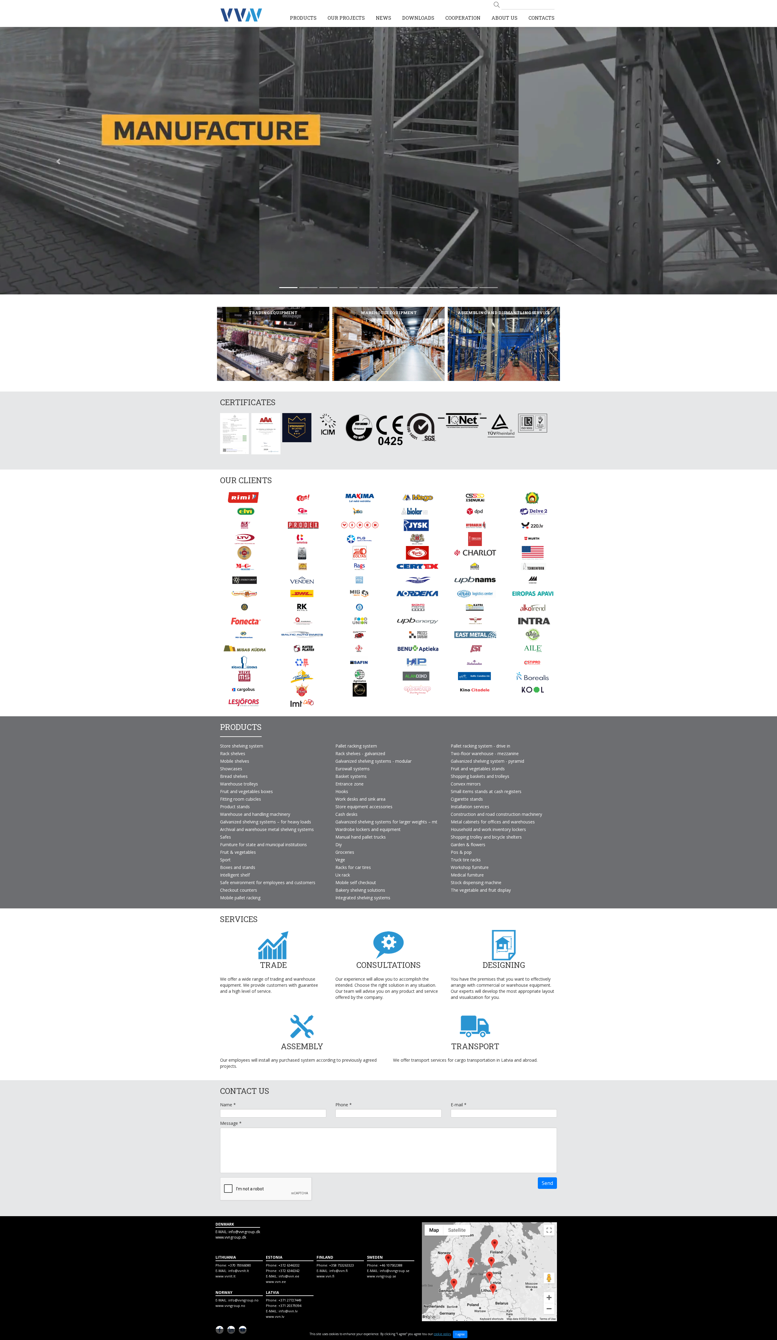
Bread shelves (234, 776)
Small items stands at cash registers (486, 791)
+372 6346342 (289, 1270)
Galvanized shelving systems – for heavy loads (265, 822)
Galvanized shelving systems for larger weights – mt (386, 822)
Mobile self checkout (355, 882)
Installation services (470, 806)
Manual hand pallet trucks (360, 837)
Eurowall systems (352, 769)
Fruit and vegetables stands (478, 769)
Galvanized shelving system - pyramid (487, 761)
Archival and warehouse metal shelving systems (267, 829)
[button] (58, 161)
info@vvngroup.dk (244, 1231)
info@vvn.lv (288, 1311)
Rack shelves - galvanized (360, 753)
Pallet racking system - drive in (480, 746)
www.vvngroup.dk (230, 1237)
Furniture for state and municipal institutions (263, 844)
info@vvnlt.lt (238, 1270)
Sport (225, 860)
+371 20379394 (289, 1305)
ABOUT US (504, 18)
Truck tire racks (466, 860)
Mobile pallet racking (240, 898)
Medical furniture (467, 875)
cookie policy (442, 1334)
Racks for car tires (353, 867)
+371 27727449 (289, 1300)
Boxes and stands (237, 867)
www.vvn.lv (275, 1316)
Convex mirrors (466, 784)
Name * (228, 1105)
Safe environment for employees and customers (267, 882)
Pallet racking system (356, 746)
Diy (338, 844)
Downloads (418, 18)
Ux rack (342, 875)
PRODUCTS (303, 18)
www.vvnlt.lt (225, 1276)
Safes (225, 837)
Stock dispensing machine (476, 882)
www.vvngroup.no (230, 1305)
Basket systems (351, 776)
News (383, 18)
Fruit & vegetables (238, 852)
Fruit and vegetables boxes (246, 791)
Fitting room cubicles (240, 799)
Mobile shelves (234, 761)
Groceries (344, 852)
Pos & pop (461, 852)
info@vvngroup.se (394, 1270)
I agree (460, 1334)
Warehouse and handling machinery (255, 814)
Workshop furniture (470, 867)
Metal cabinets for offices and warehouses (493, 822)
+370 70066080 (239, 1265)
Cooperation (462, 18)
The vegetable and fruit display (481, 890)
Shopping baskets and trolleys (480, 776)
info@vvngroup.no (243, 1300)
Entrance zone (349, 784)
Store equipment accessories (363, 806)
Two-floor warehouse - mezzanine (485, 753)
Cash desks (346, 814)
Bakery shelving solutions (360, 890)
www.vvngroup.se (381, 1276)
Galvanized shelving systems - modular (373, 761)
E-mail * (459, 1105)
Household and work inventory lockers (488, 829)
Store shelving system (241, 746)
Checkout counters (238, 890)
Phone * (343, 1105)
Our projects (346, 18)
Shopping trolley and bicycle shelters (486, 837)
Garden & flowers (468, 844)
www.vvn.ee (276, 1281)
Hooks (341, 791)
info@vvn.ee (289, 1276)
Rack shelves (232, 753)
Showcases (231, 769)
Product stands (235, 806)
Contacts (541, 18)
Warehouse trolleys (239, 784)
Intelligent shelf (235, 875)
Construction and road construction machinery (496, 814)
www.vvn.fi (325, 1276)
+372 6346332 (289, 1265)
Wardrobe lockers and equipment (368, 829)
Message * (231, 1123)
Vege (340, 860)
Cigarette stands (467, 799)
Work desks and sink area (360, 799)
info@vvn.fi (338, 1270)
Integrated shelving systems (362, 898)
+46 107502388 (390, 1265)
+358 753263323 (341, 1265)
